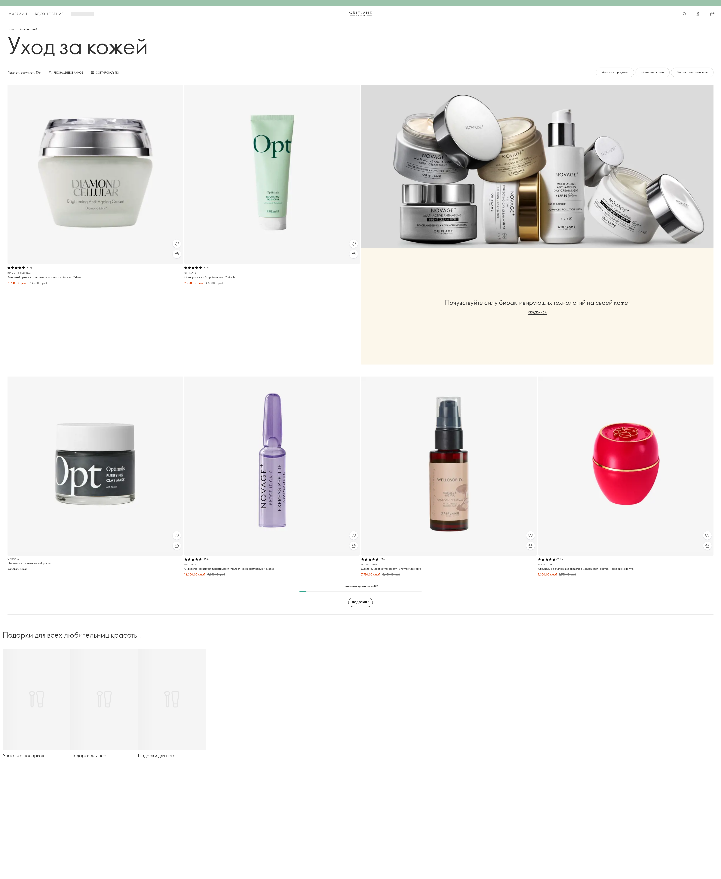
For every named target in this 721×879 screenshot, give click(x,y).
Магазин (17, 14)
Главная (12, 29)
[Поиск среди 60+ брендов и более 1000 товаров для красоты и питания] (684, 14)
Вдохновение (49, 14)
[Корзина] (712, 14)
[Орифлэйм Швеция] (360, 13)
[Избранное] (177, 244)
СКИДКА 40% (537, 312)
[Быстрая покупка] (177, 254)
